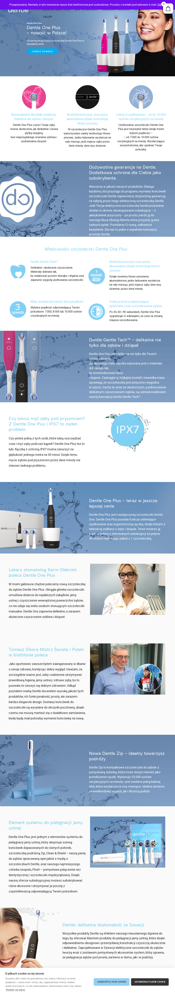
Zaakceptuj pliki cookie (111, 982)
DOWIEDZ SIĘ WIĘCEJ (42, 51)
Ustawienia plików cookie (149, 982)
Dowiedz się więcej (15, 990)
